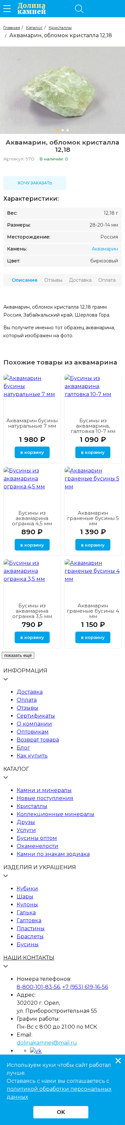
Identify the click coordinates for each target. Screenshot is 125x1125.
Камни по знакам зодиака (53, 854)
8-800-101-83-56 (38, 987)
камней (31, 9)
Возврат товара (38, 740)
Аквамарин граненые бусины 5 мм (93, 518)
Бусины (28, 944)
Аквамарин (105, 249)
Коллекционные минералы (55, 814)
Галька (26, 912)
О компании (34, 724)
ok (61, 1112)
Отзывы (27, 708)
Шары (25, 896)
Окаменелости (37, 846)
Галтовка (29, 920)
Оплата (27, 700)
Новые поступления (45, 798)
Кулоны (27, 904)
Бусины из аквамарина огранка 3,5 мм (32, 610)
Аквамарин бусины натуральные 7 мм (32, 423)
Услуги (26, 830)
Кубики (27, 888)
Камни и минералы (44, 790)
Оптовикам (33, 732)
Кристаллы (32, 806)
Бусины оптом (37, 838)
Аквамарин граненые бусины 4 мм (93, 610)
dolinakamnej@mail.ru (47, 1043)
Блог (23, 748)
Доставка (30, 692)
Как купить (32, 756)
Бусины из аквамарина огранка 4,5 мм (32, 518)
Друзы (26, 822)
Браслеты (30, 936)
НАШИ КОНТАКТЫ (28, 958)
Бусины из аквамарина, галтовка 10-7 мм (93, 425)
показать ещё (18, 655)
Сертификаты (36, 716)
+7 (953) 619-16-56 (85, 987)
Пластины (31, 928)
